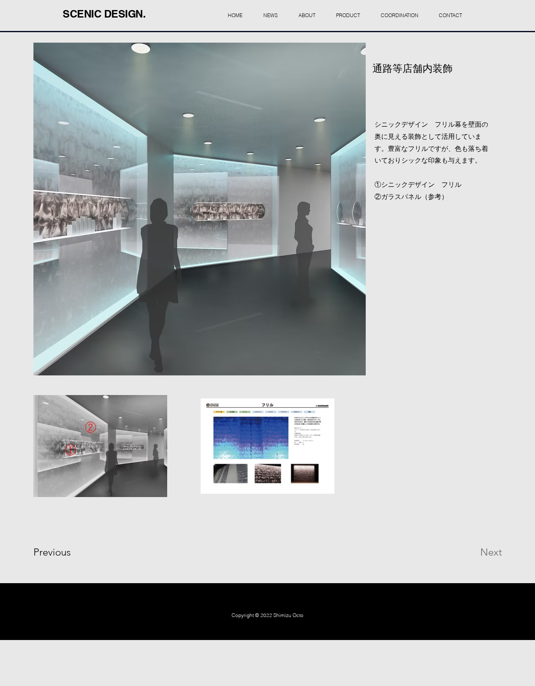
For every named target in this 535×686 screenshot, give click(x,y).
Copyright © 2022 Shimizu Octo (267, 615)
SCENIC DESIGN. (104, 14)
